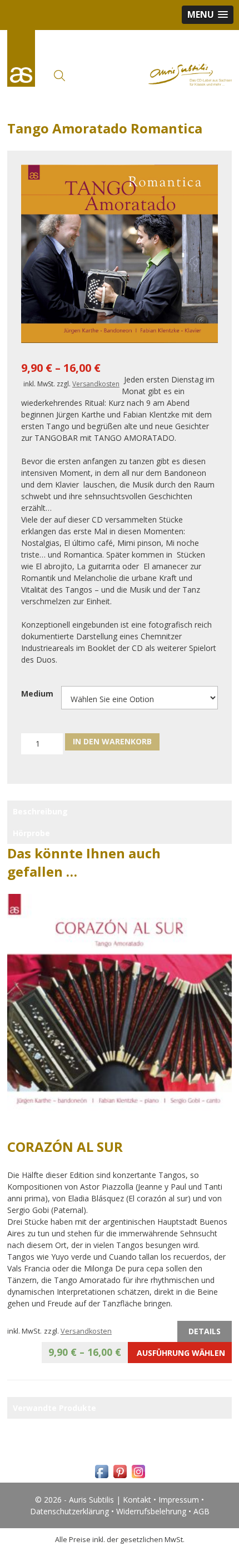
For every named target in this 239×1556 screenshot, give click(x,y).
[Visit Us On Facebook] (101, 1477)
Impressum (178, 1499)
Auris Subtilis (21, 58)
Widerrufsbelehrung (151, 1511)
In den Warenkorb (112, 741)
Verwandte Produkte (54, 1408)
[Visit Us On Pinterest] (120, 1477)
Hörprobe (31, 833)
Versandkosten (96, 384)
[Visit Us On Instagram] (138, 1477)
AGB (201, 1511)
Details (204, 1331)
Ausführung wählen (136, 1352)
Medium (37, 693)
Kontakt (137, 1499)
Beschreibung (40, 811)
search (59, 75)
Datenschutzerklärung (69, 1511)
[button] (207, 15)
